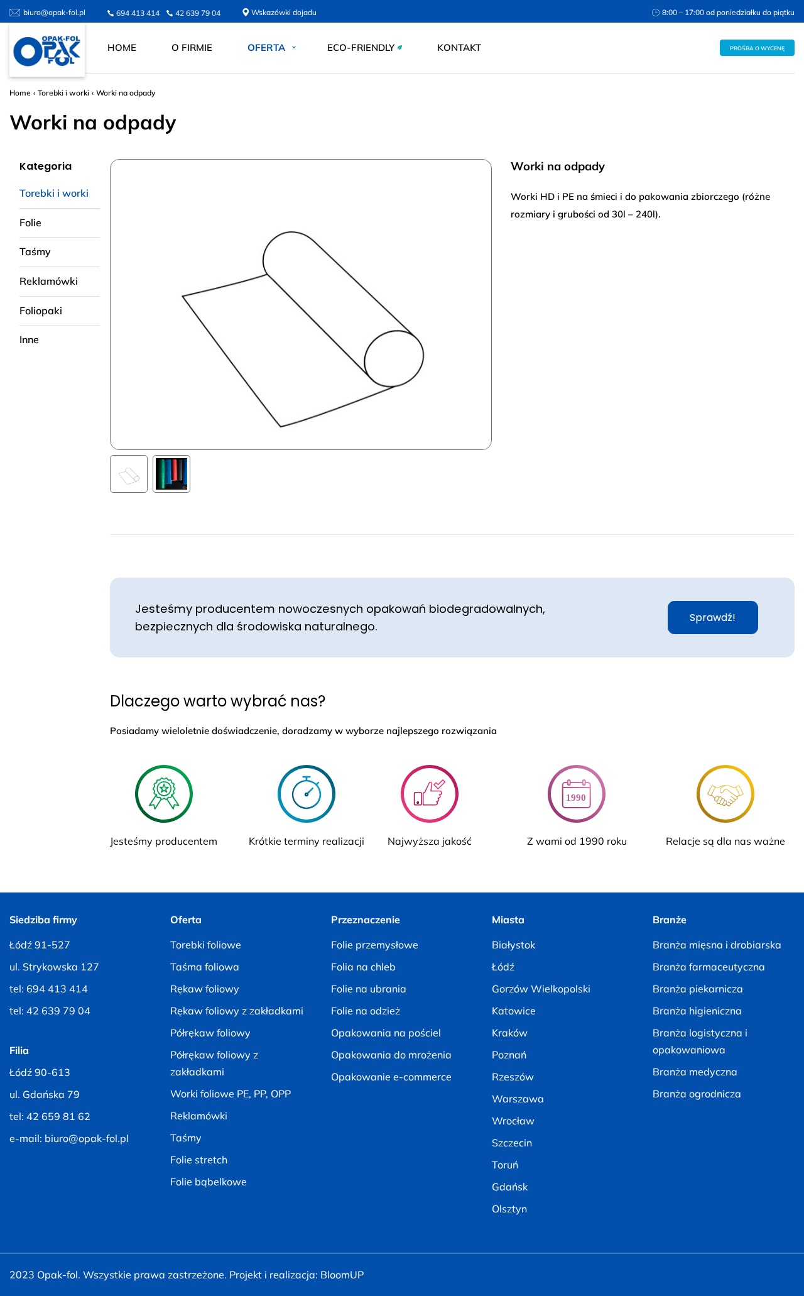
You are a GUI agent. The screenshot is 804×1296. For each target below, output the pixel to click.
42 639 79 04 (197, 13)
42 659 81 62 (58, 1116)
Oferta (266, 47)
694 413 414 (138, 13)
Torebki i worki (63, 92)
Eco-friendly (360, 47)
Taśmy (35, 251)
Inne (29, 339)
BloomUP (342, 1274)
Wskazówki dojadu (284, 12)
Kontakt (459, 47)
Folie (30, 222)
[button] (129, 474)
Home (121, 47)
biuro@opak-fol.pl (54, 12)
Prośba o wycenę (757, 48)
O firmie (191, 47)
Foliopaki (40, 310)
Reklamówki (48, 281)
